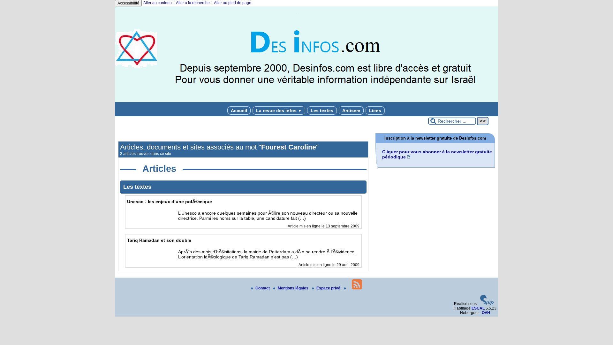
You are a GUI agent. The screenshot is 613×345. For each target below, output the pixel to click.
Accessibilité (128, 3)
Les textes (322, 110)
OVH (486, 312)
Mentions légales (293, 288)
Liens (375, 110)
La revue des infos (279, 110)
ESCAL (478, 308)
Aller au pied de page (232, 3)
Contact (263, 288)
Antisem (351, 110)
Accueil (239, 110)
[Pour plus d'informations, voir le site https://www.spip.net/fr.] (487, 304)
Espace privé (328, 288)
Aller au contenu (157, 3)
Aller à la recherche (193, 3)
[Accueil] (306, 101)
